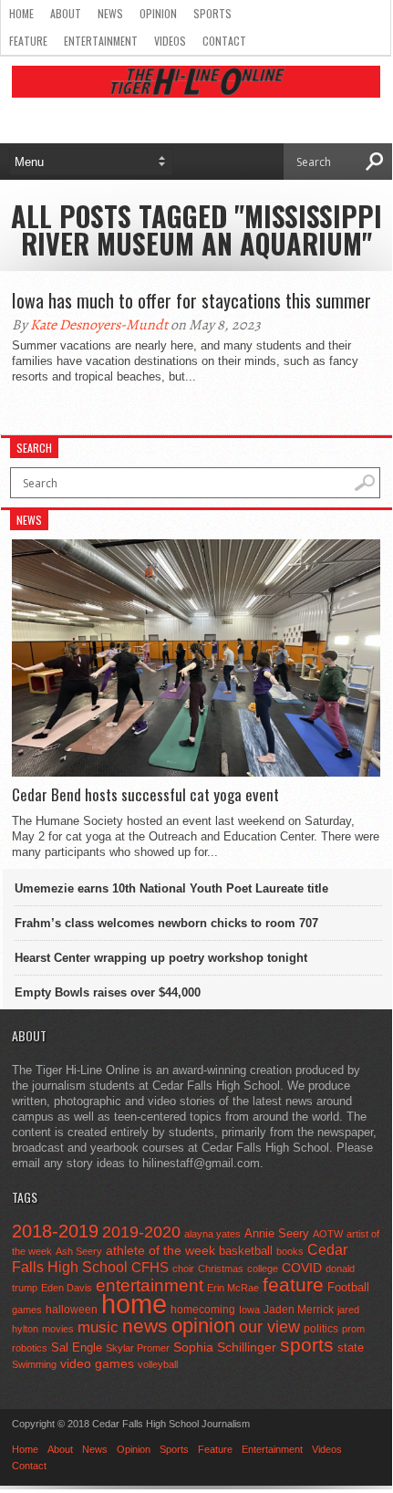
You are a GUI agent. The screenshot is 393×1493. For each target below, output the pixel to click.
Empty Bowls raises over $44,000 (108, 992)
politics (321, 1328)
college (262, 1268)
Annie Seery (276, 1233)
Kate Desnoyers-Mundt (99, 325)
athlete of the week (160, 1250)
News (110, 13)
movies (58, 1328)
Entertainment (101, 40)
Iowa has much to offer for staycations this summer (191, 300)
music (98, 1327)
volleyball (158, 1364)
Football (348, 1287)
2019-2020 (141, 1232)
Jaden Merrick (299, 1309)
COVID (302, 1267)
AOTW (328, 1233)
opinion (203, 1325)
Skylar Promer (138, 1347)
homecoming (203, 1309)
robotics (29, 1347)
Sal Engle (76, 1347)
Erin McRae (233, 1287)
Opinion (158, 13)
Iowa (249, 1309)
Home (21, 13)
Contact (224, 40)
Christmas (220, 1268)
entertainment (149, 1285)
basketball (246, 1251)
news (145, 1326)
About (65, 13)
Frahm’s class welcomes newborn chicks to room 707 (166, 923)
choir (183, 1268)
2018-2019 (55, 1231)
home (134, 1304)
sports (307, 1344)
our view (269, 1327)
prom (353, 1328)
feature (293, 1284)
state (350, 1347)
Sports (212, 13)
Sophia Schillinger (224, 1347)
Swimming (34, 1364)
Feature (28, 40)
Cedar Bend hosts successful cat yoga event (145, 795)
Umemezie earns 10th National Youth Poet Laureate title (171, 888)
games (27, 1309)
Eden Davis (66, 1287)
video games (97, 1364)
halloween (72, 1309)
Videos (170, 40)
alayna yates (212, 1233)
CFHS (150, 1267)
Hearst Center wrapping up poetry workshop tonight (161, 958)
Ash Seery (79, 1251)
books (290, 1251)
